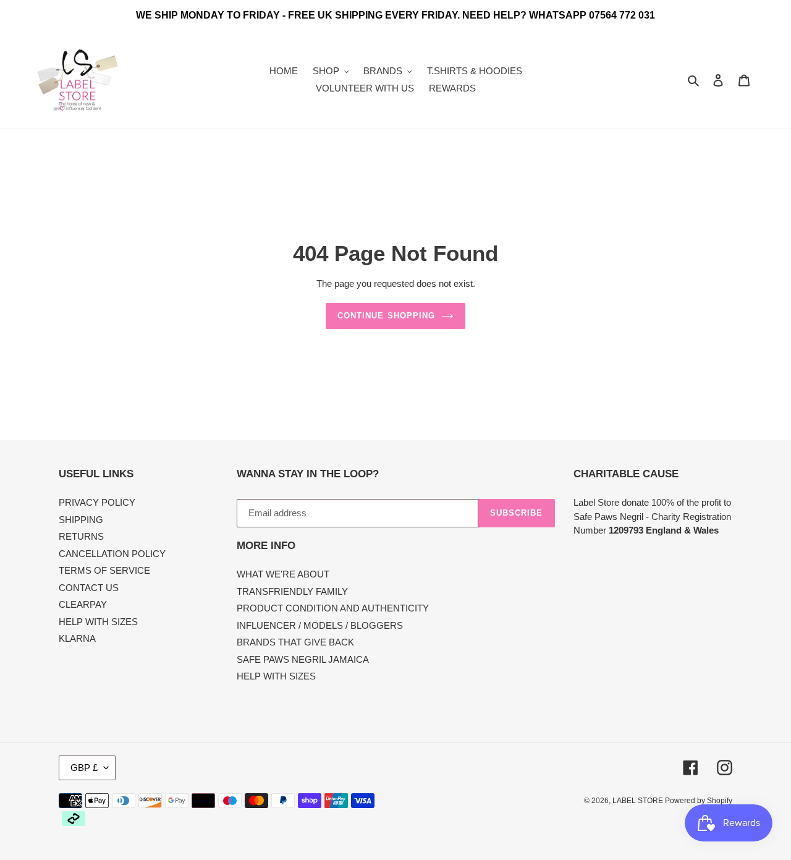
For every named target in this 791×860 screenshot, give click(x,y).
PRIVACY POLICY (97, 502)
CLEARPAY (83, 604)
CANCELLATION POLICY (112, 553)
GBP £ (84, 767)
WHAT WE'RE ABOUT (283, 574)
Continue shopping (386, 315)
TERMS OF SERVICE (104, 570)
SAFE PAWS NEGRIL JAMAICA (303, 659)
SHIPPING (81, 519)
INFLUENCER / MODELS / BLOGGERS (320, 625)
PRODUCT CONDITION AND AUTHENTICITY (333, 608)
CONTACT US (89, 587)
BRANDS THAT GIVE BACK (295, 642)
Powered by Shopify (698, 800)
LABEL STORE (638, 800)
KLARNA (77, 638)
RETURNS (81, 536)
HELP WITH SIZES (98, 621)
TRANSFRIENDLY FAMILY (292, 591)
